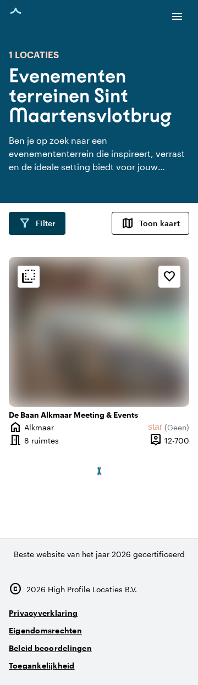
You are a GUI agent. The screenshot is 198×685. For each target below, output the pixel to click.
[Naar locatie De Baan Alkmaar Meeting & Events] (99, 332)
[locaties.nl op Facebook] (148, 661)
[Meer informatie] (29, 277)
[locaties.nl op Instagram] (118, 661)
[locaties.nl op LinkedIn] (178, 661)
